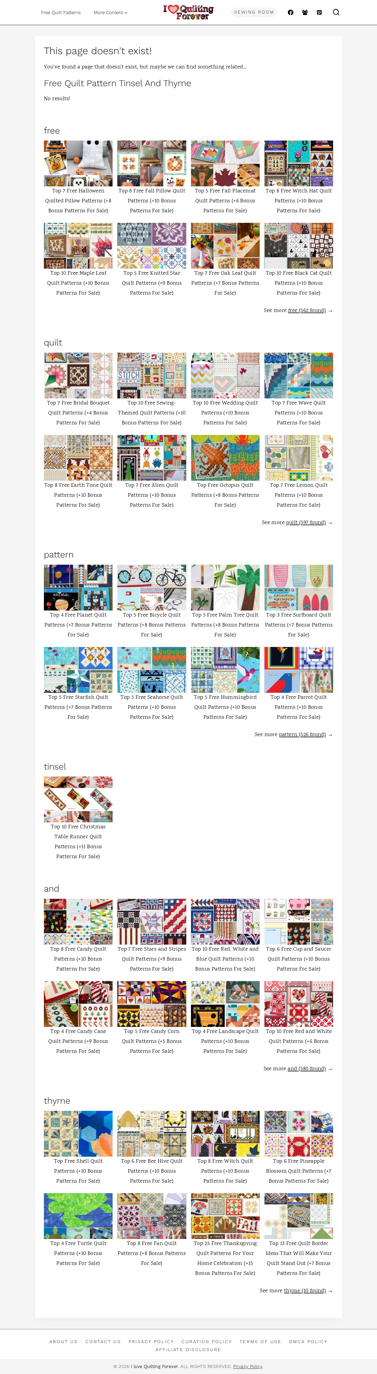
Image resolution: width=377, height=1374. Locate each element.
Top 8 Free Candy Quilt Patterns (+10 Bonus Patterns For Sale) (78, 959)
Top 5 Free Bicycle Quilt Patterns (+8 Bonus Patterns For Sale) (152, 625)
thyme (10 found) (305, 1291)
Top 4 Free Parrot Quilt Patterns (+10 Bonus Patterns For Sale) (298, 708)
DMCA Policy (308, 1341)
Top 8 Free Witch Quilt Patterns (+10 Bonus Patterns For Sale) (225, 1171)
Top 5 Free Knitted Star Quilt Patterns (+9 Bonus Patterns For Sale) (152, 283)
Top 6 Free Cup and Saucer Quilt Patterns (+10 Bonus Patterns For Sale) (298, 959)
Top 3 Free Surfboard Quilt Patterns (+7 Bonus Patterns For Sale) (299, 625)
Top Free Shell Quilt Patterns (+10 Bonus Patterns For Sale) (78, 1171)
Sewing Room (254, 12)
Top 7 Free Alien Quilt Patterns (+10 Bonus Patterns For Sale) (152, 495)
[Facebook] (290, 12)
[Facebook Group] (304, 12)
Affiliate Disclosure (188, 1349)
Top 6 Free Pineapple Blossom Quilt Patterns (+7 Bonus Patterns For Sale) (298, 1171)
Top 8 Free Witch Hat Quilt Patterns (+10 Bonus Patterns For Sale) (299, 201)
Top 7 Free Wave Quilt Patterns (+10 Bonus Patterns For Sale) (299, 413)
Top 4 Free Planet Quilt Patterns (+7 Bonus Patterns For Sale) (78, 625)
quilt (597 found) (306, 523)
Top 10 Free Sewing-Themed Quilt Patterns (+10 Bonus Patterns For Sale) (151, 413)
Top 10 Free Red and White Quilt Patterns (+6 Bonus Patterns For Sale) (299, 1042)
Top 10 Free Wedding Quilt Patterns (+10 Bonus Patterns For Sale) (225, 413)
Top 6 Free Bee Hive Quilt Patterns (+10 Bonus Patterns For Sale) (152, 1171)
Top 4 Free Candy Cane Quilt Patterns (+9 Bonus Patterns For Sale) (78, 1042)
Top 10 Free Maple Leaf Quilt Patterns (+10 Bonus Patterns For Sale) (78, 283)
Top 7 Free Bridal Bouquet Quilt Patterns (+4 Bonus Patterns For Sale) (78, 413)
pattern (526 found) (302, 735)
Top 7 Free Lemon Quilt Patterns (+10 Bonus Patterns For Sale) (299, 495)
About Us (63, 1341)
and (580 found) (307, 1069)
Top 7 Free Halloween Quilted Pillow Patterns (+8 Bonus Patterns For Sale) (78, 201)
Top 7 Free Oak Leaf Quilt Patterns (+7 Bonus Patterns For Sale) (225, 283)
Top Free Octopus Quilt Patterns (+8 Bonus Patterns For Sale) (225, 495)
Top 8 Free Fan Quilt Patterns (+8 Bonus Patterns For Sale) (152, 1254)
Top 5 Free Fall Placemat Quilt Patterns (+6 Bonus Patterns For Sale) (225, 201)
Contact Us (103, 1341)
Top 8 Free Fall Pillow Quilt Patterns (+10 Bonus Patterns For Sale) (151, 201)
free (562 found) (307, 311)
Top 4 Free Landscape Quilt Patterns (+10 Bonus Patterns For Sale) (225, 1042)
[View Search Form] (336, 12)
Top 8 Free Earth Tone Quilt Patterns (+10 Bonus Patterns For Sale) (78, 495)
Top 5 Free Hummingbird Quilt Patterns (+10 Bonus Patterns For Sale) (225, 708)
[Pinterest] (319, 12)
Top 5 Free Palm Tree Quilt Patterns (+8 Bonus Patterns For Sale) (225, 625)
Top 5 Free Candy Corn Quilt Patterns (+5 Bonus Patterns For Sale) (152, 1042)
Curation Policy (207, 1341)
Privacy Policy (151, 1341)
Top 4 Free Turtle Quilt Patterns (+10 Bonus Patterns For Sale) (78, 1254)
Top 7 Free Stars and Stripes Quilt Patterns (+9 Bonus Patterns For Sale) (152, 959)
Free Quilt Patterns (61, 12)
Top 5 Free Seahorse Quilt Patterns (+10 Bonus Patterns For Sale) (151, 708)
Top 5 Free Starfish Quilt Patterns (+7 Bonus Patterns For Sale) (78, 708)
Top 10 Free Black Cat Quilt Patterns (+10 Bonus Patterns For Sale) (299, 283)
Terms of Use (261, 1341)
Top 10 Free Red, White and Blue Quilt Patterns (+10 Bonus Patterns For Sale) (225, 959)
